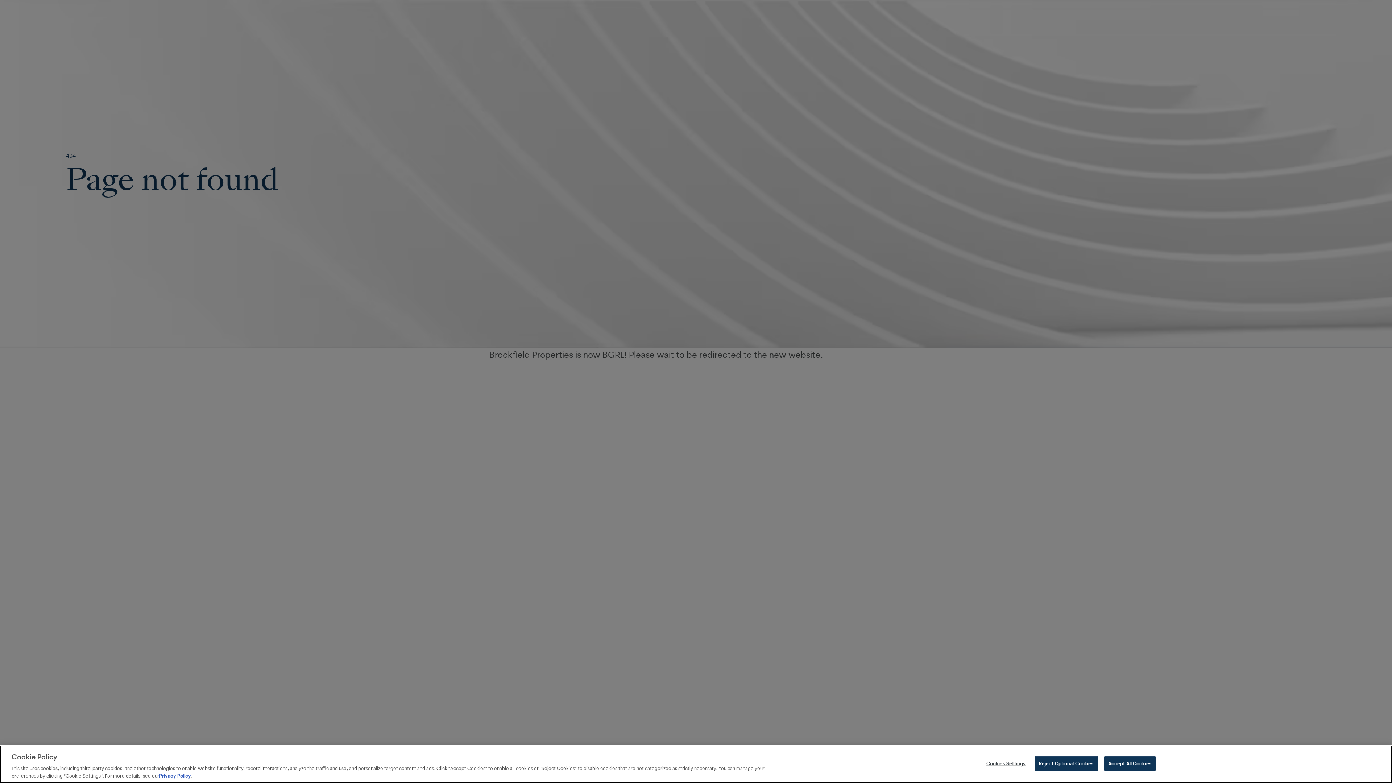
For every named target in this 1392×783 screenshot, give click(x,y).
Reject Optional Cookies (1066, 763)
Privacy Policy (175, 775)
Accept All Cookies (1130, 763)
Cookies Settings (1006, 763)
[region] (696, 764)
